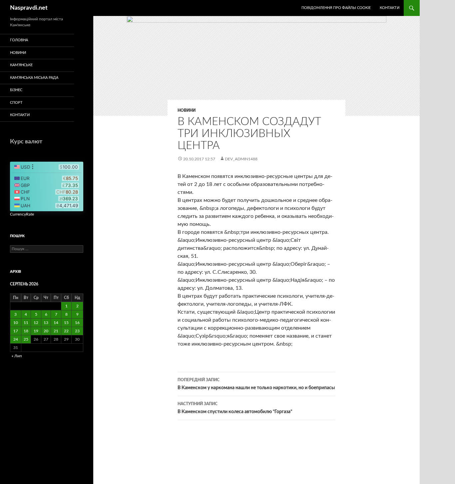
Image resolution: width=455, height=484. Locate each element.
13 (46, 323)
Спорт (16, 102)
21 (56, 331)
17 (15, 331)
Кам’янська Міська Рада (34, 78)
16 (77, 323)
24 (15, 339)
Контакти (389, 8)
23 (77, 331)
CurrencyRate (22, 214)
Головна (19, 40)
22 (66, 331)
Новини (187, 110)
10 (15, 323)
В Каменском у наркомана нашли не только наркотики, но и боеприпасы (256, 384)
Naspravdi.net (29, 8)
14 (56, 323)
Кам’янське (21, 65)
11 (26, 323)
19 (36, 331)
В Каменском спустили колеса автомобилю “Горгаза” (235, 408)
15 (66, 323)
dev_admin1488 (241, 159)
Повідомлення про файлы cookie (336, 8)
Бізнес (16, 90)
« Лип (17, 356)
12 (36, 323)
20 (46, 331)
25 (26, 339)
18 (26, 331)
